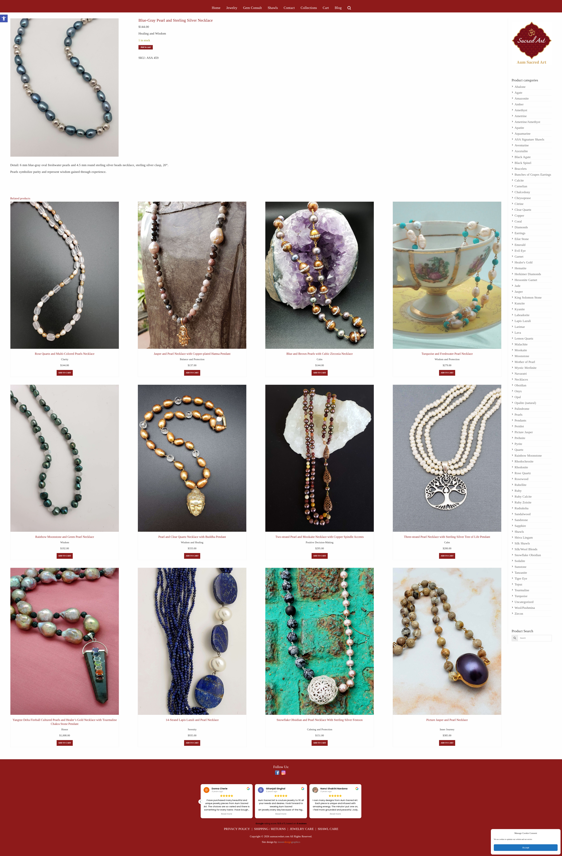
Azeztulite (521, 151)
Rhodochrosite (524, 461)
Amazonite (522, 98)
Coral (518, 221)
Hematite (520, 268)
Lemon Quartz (524, 338)
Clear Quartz (523, 209)
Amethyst (521, 110)
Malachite (521, 344)
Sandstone (521, 520)
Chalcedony (522, 192)
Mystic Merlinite (526, 368)
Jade (517, 286)
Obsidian (520, 385)
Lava (518, 332)
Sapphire (520, 526)
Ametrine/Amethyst (527, 122)
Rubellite (520, 485)
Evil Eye (520, 250)
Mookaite (521, 350)
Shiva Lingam (524, 537)
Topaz (518, 584)
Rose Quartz (523, 473)
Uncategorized (524, 602)
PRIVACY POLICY (237, 829)
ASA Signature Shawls (529, 139)
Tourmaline (522, 590)
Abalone (520, 87)
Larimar (520, 327)
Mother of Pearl (525, 362)
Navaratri (521, 373)
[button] (4, 18)
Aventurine (522, 145)
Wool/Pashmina (525, 608)
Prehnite (520, 438)
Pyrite (518, 444)
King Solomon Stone (528, 297)
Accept (525, 847)
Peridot (519, 426)
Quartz (519, 449)
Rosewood (521, 479)
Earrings (520, 233)
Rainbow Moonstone (528, 455)
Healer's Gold (523, 262)
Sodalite (520, 561)
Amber (519, 104)
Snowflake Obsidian (528, 555)
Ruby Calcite (523, 496)
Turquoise (521, 596)
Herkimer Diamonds (528, 274)
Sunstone (520, 567)
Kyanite (520, 309)
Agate (518, 92)
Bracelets (521, 168)
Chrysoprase (523, 198)
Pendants (520, 420)
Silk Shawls (522, 543)
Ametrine (521, 116)
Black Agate (523, 157)
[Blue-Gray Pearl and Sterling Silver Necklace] (64, 87)
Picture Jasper (524, 432)
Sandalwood (523, 514)
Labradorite (522, 315)
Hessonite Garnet (526, 280)
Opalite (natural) (525, 403)
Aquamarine (523, 133)
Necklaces (521, 379)
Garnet (519, 256)
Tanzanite (521, 572)
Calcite (519, 180)
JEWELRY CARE (302, 829)
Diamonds (521, 227)
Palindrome (522, 409)
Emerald (520, 245)
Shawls (519, 531)
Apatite (519, 128)
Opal (518, 397)
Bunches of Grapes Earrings (533, 174)
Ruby (518, 490)
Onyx (518, 391)
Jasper (519, 291)
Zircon (519, 613)
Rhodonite (521, 467)
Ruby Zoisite (523, 502)
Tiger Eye (521, 578)
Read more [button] (226, 814)
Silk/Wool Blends (526, 549)
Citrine (519, 204)
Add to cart (146, 47)
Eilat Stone (522, 239)
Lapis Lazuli (523, 321)
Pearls (518, 414)
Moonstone (522, 356)
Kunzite (520, 303)
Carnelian (521, 186)
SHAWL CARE (328, 829)
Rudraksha (521, 508)
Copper (519, 215)
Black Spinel (523, 163)
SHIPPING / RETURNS (270, 829)
